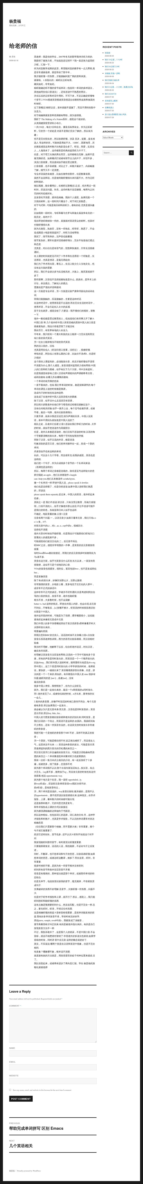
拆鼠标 (107, 53)
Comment (15, 1005)
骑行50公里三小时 (112, 66)
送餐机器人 (109, 107)
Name (12, 1048)
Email (12, 1061)
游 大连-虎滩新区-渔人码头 (115, 114)
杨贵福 (15, 21)
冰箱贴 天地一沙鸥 (112, 73)
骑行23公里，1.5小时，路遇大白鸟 (119, 87)
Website (14, 1075)
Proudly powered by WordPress (29, 1170)
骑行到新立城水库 (112, 80)
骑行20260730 (110, 94)
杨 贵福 (12, 56)
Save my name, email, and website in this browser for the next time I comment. (42, 1090)
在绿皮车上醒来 (111, 100)
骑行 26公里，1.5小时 (113, 59)
